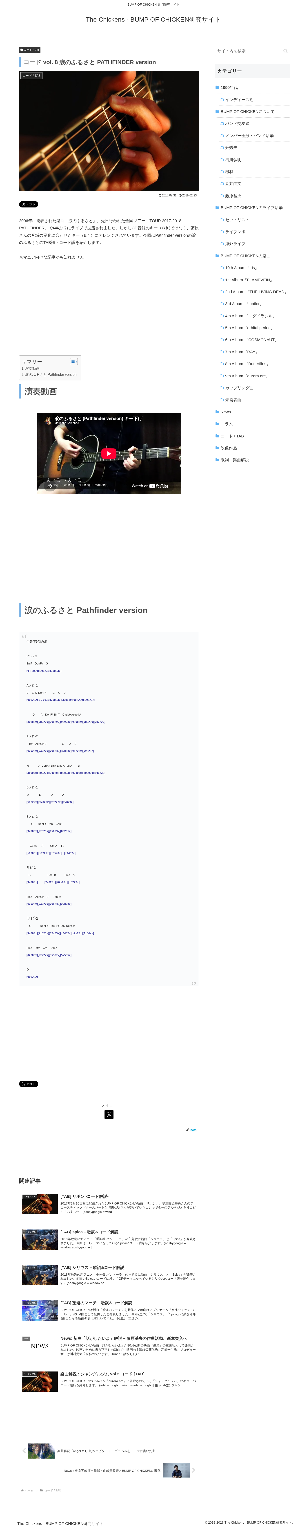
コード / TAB (31, 49)
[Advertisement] (109, 314)
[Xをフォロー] (109, 1114)
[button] (285, 51)
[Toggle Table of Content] (72, 361)
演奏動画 (32, 368)
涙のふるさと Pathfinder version (51, 374)
